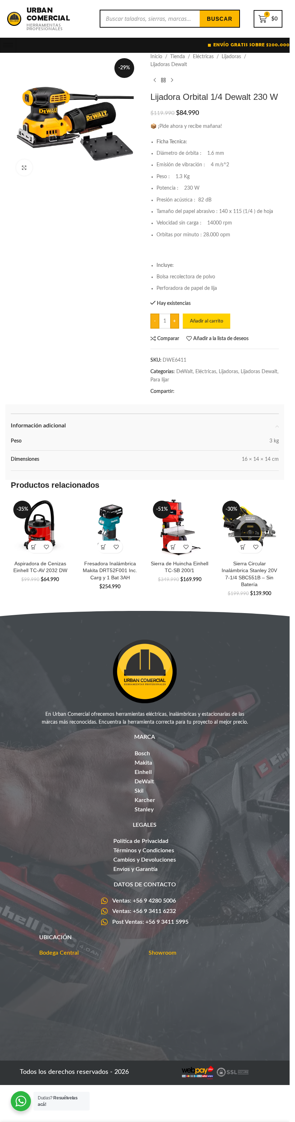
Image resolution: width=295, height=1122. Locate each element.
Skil (139, 791)
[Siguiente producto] (172, 80)
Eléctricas (203, 56)
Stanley (144, 809)
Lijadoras (231, 56)
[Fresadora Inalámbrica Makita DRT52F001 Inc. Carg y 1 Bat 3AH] (110, 527)
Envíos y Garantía (135, 869)
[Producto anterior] (154, 80)
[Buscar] (219, 18)
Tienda (177, 56)
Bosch (142, 753)
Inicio (156, 56)
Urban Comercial (48, 14)
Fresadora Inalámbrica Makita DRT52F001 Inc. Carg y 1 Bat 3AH (110, 570)
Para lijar (159, 379)
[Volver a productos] (163, 80)
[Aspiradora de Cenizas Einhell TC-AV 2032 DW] (40, 527)
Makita (143, 763)
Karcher (145, 800)
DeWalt (184, 371)
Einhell (143, 772)
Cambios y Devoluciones (144, 860)
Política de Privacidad (140, 841)
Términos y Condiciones (143, 850)
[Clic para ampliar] (24, 167)
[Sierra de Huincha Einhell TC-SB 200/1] (179, 527)
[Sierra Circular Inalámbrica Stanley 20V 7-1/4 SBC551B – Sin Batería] (249, 527)
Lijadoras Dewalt (168, 64)
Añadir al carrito (206, 321)
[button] (34, 547)
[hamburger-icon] (8, 45)
